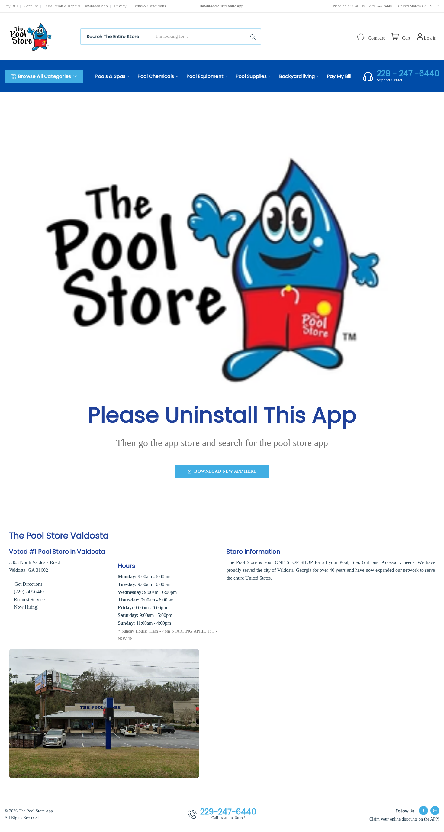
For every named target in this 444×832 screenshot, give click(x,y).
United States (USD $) (416, 6)
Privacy (120, 6)
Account (31, 6)
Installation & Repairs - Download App (76, 6)
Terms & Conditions (149, 6)
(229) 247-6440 (29, 591)
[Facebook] (423, 810)
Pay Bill (11, 6)
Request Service (29, 599)
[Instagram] (434, 810)
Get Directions (27, 584)
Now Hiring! (26, 607)
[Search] (254, 36)
